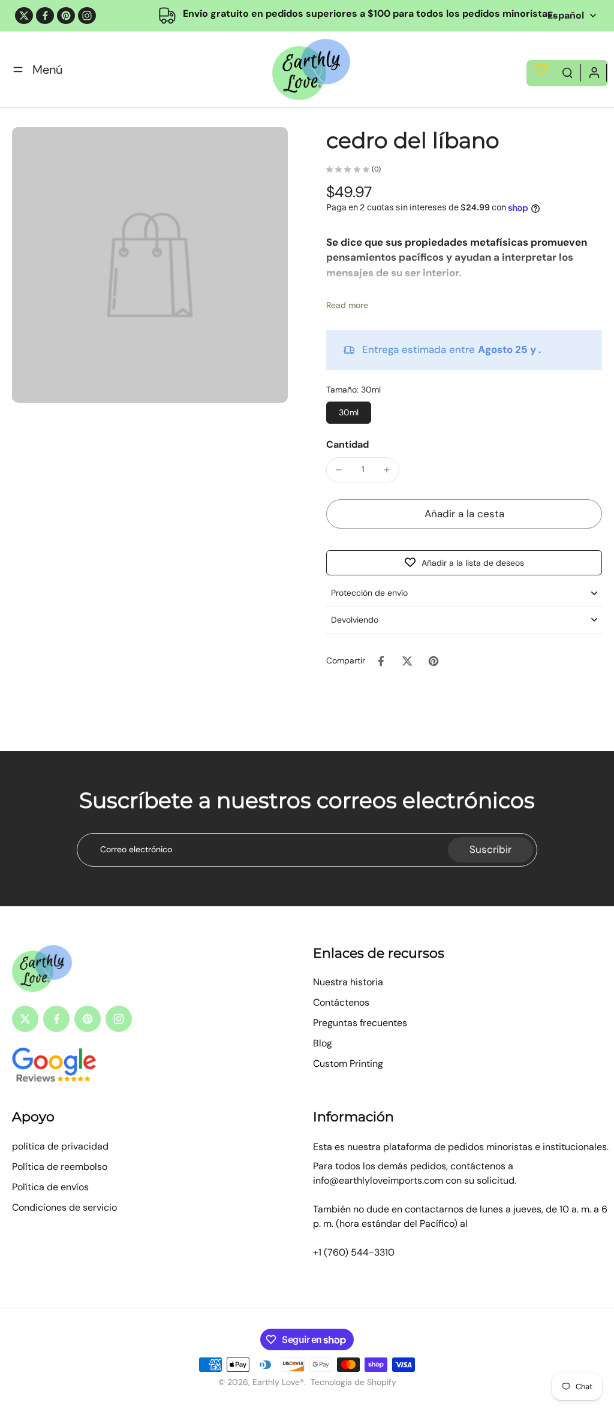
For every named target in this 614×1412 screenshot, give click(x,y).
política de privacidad (60, 1146)
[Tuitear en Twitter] (407, 661)
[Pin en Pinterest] (433, 661)
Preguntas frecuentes (360, 1022)
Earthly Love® (278, 1382)
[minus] (339, 470)
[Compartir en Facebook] (381, 661)
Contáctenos (341, 1002)
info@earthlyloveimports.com (378, 1180)
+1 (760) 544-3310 (354, 1252)
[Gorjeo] (24, 15)
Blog (322, 1043)
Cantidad (347, 444)
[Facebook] (45, 15)
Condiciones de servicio (64, 1207)
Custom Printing (348, 1063)
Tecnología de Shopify (353, 1382)
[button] (464, 514)
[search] (567, 72)
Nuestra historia (348, 982)
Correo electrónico (136, 849)
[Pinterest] (66, 15)
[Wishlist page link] (541, 69)
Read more (347, 305)
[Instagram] (87, 15)
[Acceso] (593, 72)
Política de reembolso (59, 1166)
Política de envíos (50, 1187)
